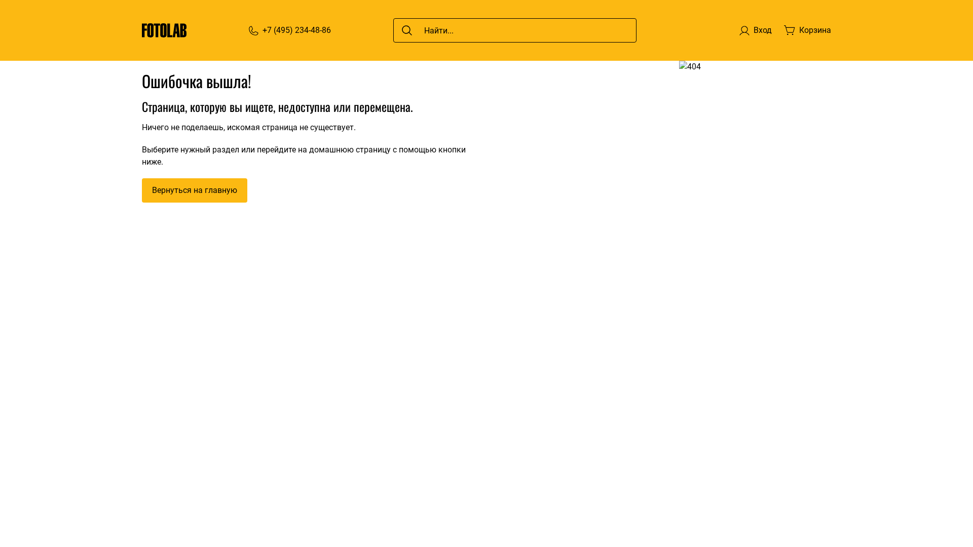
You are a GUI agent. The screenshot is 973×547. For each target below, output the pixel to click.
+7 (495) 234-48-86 (297, 30)
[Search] (407, 30)
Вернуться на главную (194, 190)
